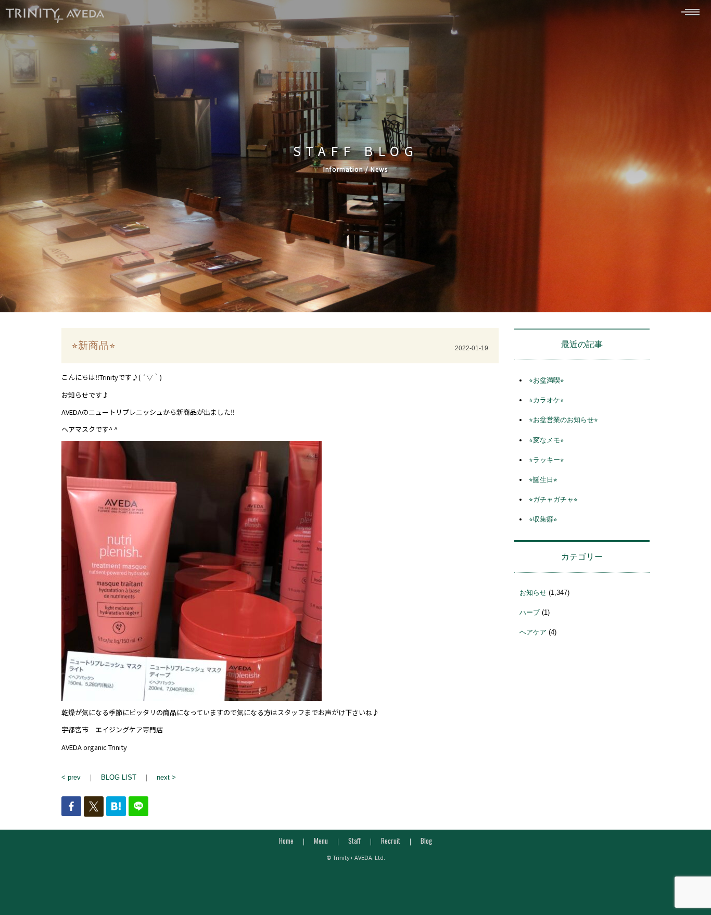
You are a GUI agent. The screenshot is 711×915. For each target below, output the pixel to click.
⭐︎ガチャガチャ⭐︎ (553, 499)
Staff (354, 840)
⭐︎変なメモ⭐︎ (546, 440)
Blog (426, 840)
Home (286, 840)
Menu (321, 840)
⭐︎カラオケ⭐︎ (546, 400)
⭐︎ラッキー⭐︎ (546, 460)
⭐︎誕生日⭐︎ (543, 480)
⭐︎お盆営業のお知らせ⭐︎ (563, 420)
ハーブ (529, 612)
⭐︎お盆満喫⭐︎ (546, 380)
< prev (71, 777)
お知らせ (533, 592)
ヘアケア (533, 632)
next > (166, 777)
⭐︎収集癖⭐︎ (543, 519)
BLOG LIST (118, 777)
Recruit (390, 840)
